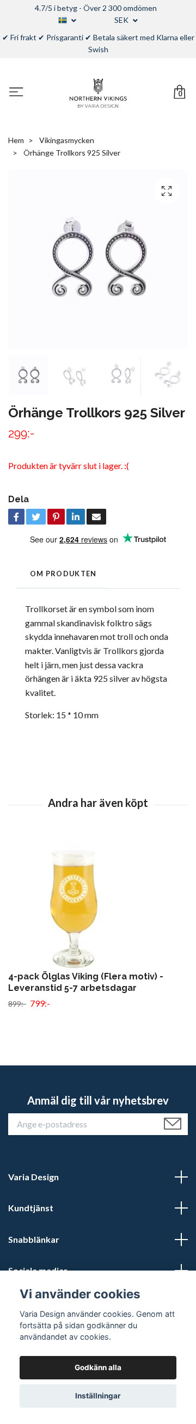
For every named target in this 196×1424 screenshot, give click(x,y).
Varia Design (33, 1177)
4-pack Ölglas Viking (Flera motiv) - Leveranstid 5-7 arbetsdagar (85, 982)
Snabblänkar (33, 1239)
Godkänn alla (98, 1367)
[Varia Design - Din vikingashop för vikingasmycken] (98, 93)
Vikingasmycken (66, 140)
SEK (122, 19)
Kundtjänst (30, 1208)
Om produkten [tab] (63, 573)
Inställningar (98, 1395)
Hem (16, 140)
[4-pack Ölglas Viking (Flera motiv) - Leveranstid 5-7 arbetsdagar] (98, 903)
